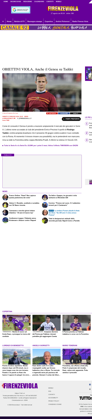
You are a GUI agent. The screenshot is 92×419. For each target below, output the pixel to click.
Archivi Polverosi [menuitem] (63, 21)
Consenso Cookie (54, 404)
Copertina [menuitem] (49, 21)
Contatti (51, 394)
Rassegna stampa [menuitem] (34, 21)
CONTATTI (49, 1)
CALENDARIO (39, 1)
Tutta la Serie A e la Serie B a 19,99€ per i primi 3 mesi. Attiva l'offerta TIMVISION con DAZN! (41, 145)
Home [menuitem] (9, 21)
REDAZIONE (27, 1)
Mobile (50, 388)
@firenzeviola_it (25, 118)
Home (6, 1)
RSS (49, 391)
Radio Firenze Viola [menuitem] (80, 21)
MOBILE (58, 1)
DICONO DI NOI (15, 1)
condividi (63, 113)
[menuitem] (3, 21)
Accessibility (53, 398)
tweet (75, 113)
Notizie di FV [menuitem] (19, 21)
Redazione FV (9, 118)
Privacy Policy (53, 401)
